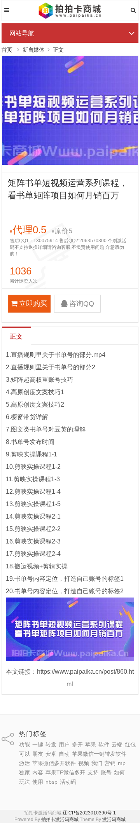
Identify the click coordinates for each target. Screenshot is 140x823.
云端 (117, 744)
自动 (64, 754)
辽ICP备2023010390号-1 (89, 813)
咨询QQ (81, 304)
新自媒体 (33, 50)
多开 (77, 744)
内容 (37, 772)
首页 (7, 50)
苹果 (90, 744)
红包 (130, 744)
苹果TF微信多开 (65, 772)
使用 (37, 782)
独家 (24, 772)
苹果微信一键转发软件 (99, 754)
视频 (83, 763)
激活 (24, 763)
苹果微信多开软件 (54, 763)
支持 (93, 772)
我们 (96, 763)
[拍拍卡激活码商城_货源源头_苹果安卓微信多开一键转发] (70, 17)
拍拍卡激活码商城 (60, 819)
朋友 (37, 754)
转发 (51, 744)
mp (122, 763)
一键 (37, 744)
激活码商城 (114, 819)
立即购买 (33, 304)
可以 (24, 754)
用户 (64, 744)
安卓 (51, 754)
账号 (106, 772)
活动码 (68, 782)
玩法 (24, 782)
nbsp (52, 782)
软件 (103, 744)
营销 (110, 763)
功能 (24, 744)
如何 (119, 772)
